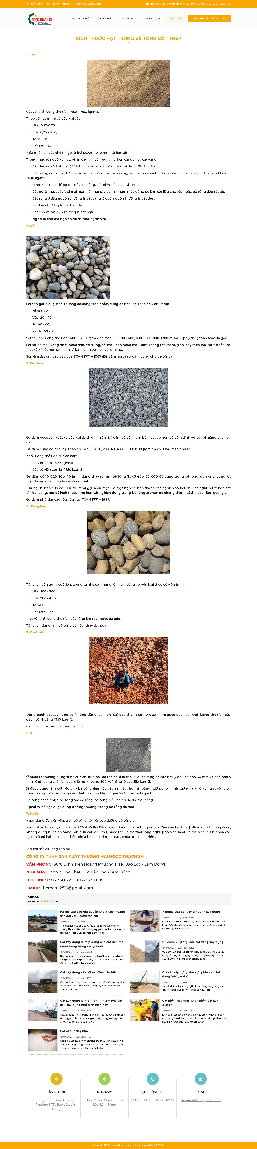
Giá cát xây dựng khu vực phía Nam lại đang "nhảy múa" (191, 974)
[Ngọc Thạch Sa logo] (43, 18)
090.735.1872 (198, 3)
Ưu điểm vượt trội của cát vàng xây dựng (192, 942)
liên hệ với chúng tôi (209, 18)
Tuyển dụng (152, 18)
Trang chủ (81, 18)
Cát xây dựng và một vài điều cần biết (88, 972)
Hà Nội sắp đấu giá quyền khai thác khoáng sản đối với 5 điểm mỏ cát (92, 914)
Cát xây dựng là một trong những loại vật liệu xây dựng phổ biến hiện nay (91, 1003)
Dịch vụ (128, 18)
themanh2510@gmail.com (167, 3)
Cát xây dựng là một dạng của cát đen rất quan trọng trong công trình (91, 944)
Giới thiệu (106, 18)
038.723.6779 (221, 3)
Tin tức (176, 18)
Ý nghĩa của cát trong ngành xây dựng (191, 911)
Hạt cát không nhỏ (74, 1031)
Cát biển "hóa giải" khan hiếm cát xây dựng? (190, 1003)
